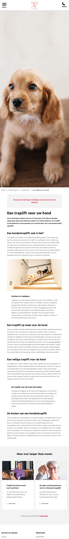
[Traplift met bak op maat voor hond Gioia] (18, 470)
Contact (3, 536)
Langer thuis (25, 190)
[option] (18, 485)
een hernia (44, 307)
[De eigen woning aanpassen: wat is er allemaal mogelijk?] (51, 470)
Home (3, 190)
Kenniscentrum (13, 190)
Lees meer (12, 503)
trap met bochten (54, 342)
